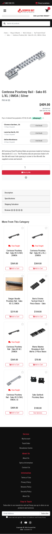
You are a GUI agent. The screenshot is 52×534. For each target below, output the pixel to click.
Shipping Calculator (12, 204)
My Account (26, 439)
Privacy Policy (26, 482)
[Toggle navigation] (5, 11)
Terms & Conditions (28, 517)
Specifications (10, 198)
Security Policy (26, 492)
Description (9, 193)
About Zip (26, 496)
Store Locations (43, 3)
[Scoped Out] (26, 11)
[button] (22, 228)
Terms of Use (26, 478)
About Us (26, 458)
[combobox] (28, 23)
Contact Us (26, 467)
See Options (37, 413)
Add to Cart (15, 268)
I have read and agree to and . (27, 517)
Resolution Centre (26, 448)
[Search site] (4, 23)
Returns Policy (26, 487)
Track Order (26, 443)
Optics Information (26, 463)
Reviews (8, 210)
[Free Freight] (14, 236)
